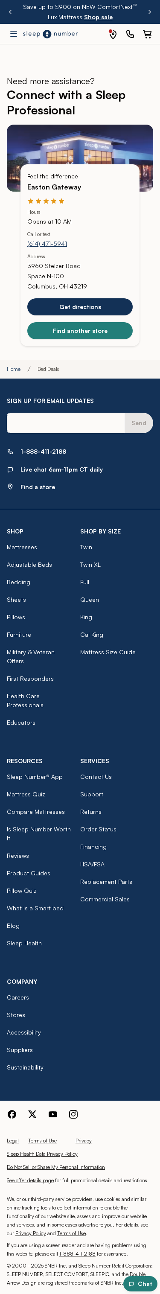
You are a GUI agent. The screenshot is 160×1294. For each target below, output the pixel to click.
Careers (18, 997)
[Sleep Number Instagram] (73, 1114)
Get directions (80, 306)
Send (138, 422)
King (86, 617)
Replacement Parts (106, 881)
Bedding (18, 582)
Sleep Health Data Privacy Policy (42, 1154)
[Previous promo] (10, 12)
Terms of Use (42, 1140)
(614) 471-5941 (47, 243)
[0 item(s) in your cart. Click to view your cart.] (147, 34)
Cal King (91, 634)
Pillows (16, 617)
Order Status (98, 829)
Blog (13, 925)
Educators (21, 722)
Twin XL (90, 564)
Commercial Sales (105, 899)
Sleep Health (24, 943)
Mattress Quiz (26, 794)
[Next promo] (149, 12)
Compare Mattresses (36, 811)
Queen (89, 599)
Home (13, 369)
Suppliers (20, 1049)
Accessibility (24, 1032)
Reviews (18, 855)
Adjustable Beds (29, 564)
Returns (91, 811)
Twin (86, 547)
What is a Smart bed (35, 908)
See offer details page (30, 1180)
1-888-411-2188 (77, 1253)
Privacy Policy (30, 1233)
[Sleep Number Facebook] (12, 1114)
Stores (16, 1014)
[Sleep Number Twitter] (32, 1114)
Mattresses (22, 547)
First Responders (30, 678)
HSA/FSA (92, 864)
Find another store (80, 330)
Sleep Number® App (35, 776)
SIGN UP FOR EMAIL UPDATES (50, 400)
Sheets (16, 599)
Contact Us (96, 776)
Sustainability (25, 1067)
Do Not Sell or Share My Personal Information (56, 1167)
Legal (13, 1140)
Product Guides (28, 873)
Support (91, 794)
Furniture (19, 634)
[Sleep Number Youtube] (53, 1114)
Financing (93, 846)
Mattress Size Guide (108, 652)
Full (84, 582)
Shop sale (98, 16)
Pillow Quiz (22, 890)
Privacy (84, 1140)
